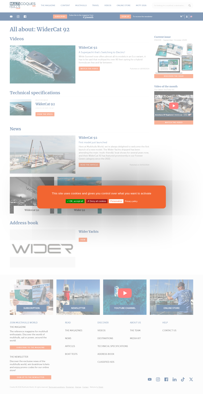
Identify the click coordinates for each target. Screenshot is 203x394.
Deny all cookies (97, 201)
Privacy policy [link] (131, 201)
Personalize (116, 201)
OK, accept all (76, 201)
